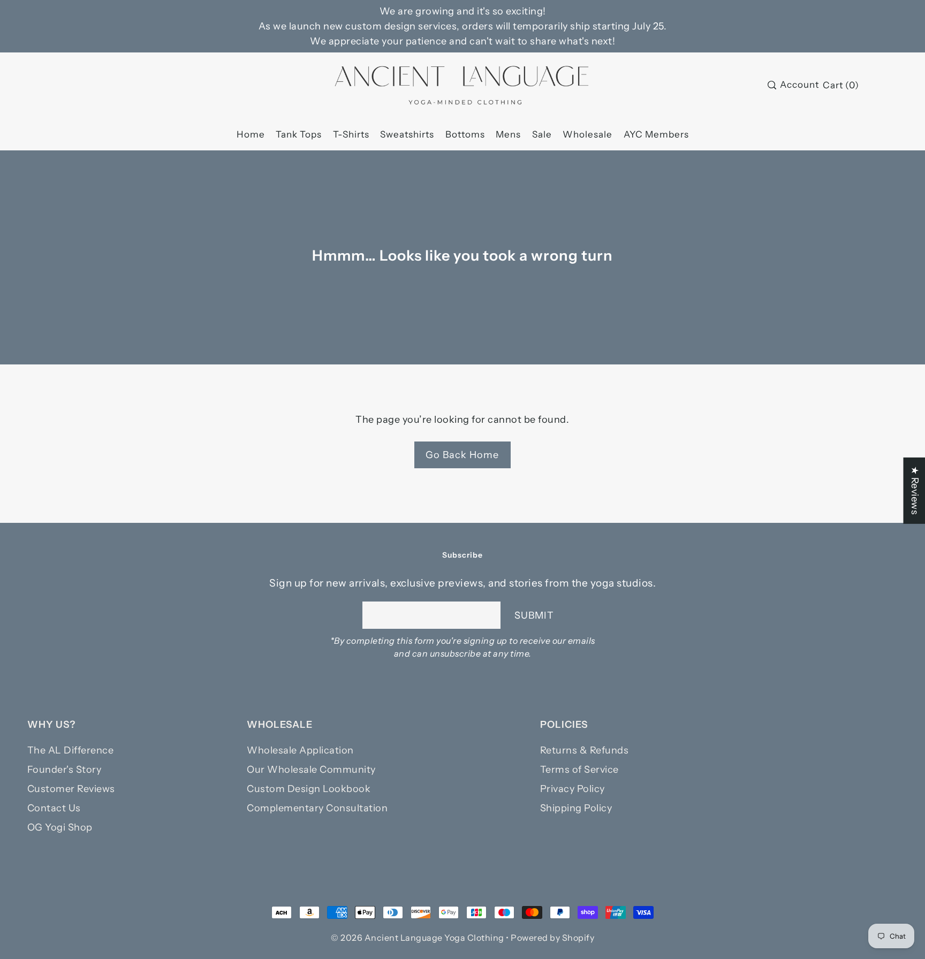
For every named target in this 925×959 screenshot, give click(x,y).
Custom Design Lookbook (308, 789)
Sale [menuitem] (542, 134)
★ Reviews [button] (914, 490)
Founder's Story (64, 769)
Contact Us (54, 808)
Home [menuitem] (251, 134)
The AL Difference (70, 750)
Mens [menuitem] (508, 134)
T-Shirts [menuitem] (351, 134)
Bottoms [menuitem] (465, 134)
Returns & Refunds (584, 750)
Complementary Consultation (317, 808)
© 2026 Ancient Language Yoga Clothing (417, 937)
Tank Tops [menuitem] (299, 134)
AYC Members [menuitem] (656, 134)
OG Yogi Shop (60, 827)
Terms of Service (579, 769)
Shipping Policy (576, 808)
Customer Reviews (71, 789)
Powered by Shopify (552, 937)
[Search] (772, 85)
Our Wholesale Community (311, 769)
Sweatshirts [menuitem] (407, 134)
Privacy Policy (572, 789)
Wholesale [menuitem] (587, 134)
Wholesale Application (300, 750)
